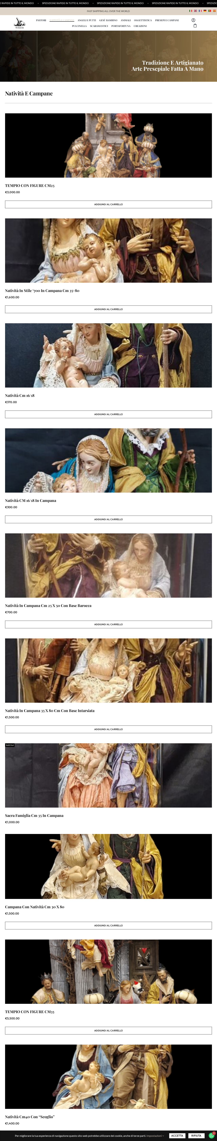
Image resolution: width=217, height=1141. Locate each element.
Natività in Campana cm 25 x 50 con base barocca (48, 605)
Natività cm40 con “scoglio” (30, 1116)
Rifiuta (196, 1135)
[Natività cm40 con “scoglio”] (108, 1077)
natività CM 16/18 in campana (30, 500)
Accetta (177, 1135)
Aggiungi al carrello (108, 204)
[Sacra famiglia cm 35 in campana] (108, 775)
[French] (200, 10)
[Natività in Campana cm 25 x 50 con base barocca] (108, 565)
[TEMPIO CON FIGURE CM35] (108, 972)
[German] (205, 10)
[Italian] (191, 10)
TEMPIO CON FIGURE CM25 (29, 185)
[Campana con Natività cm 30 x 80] (108, 866)
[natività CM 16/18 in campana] (108, 460)
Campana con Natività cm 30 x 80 (34, 906)
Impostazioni (154, 1135)
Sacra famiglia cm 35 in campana (34, 815)
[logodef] (20, 18)
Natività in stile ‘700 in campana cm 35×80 (42, 290)
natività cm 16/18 (19, 395)
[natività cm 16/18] (108, 355)
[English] (195, 10)
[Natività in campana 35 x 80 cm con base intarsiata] (108, 670)
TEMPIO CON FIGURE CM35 (29, 1011)
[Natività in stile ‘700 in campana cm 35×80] (108, 250)
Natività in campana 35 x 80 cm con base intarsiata (49, 710)
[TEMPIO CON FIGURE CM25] (108, 145)
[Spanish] (214, 10)
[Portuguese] (210, 10)
